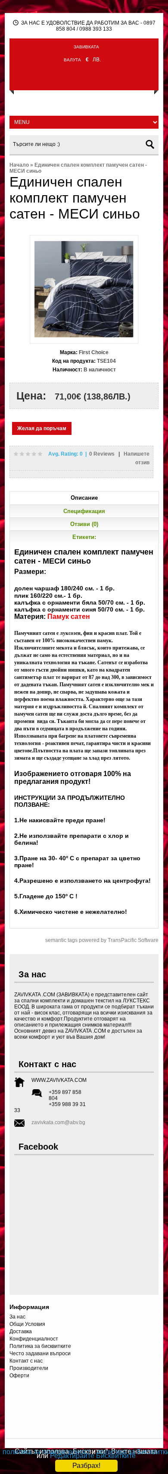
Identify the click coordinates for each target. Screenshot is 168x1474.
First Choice (94, 352)
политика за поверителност (46, 1451)
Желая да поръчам (41, 428)
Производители (28, 1368)
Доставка (20, 1331)
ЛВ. (97, 60)
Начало (19, 165)
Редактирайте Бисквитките (93, 1455)
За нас (17, 1317)
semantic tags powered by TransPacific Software (102, 940)
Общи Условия (27, 1324)
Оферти (19, 1376)
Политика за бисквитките (40, 1346)
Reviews (102, 454)
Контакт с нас (26, 1361)
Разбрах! (86, 1465)
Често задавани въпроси (40, 1353)
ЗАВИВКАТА (86, 46)
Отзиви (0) (84, 524)
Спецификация (84, 511)
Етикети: (84, 537)
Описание (84, 498)
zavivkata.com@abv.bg (58, 1122)
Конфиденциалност (33, 1339)
